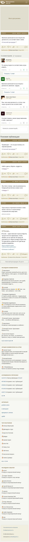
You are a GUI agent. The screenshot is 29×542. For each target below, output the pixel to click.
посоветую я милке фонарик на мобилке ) (13, 325)
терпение (17, 203)
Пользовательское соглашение (10, 527)
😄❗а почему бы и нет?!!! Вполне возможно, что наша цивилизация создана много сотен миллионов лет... (14, 306)
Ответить (3, 70)
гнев (13, 203)
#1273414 (3, 226)
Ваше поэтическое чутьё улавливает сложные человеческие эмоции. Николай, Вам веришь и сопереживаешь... (14, 361)
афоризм (19, 33)
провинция (14, 140)
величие (14, 33)
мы (13, 181)
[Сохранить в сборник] (8, 47)
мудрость (14, 161)
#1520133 (3, 33)
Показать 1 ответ (9, 73)
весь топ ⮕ (5, 461)
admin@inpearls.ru (14, 536)
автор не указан (6, 214)
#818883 (4, 381)
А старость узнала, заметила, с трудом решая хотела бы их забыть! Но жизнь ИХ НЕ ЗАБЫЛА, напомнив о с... (14, 297)
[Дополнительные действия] (17, 47)
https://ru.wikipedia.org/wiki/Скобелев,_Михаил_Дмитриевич (9, 246)
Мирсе (5, 169)
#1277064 (3, 203)
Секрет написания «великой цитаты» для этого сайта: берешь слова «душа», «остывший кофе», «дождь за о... (14, 273)
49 (4, 173)
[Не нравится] (27, 69)
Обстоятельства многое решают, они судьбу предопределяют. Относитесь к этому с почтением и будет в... (13, 282)
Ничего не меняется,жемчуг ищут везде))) (13, 368)
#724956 (4, 388)
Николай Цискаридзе (9, 42)
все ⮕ (3, 395)
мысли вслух (22, 181)
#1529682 (3, 140)
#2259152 (4, 378)
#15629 (20, 378)
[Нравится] (2, 47)
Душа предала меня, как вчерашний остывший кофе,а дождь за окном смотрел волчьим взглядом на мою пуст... (14, 353)
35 (4, 218)
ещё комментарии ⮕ (7, 340)
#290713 (4, 392)
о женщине (5, 409)
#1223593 (3, 181)
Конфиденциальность (8, 530)
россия (18, 226)
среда (3, 416)
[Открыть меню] (26, 2)
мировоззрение (21, 140)
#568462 (4, 385)
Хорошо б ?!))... (5, 330)
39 (4, 195)
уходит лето (5, 405)
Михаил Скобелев (8, 249)
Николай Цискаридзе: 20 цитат (14, 262)
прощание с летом (7, 412)
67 (4, 47)
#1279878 (3, 161)
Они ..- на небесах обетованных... (11, 320)
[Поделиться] (13, 47)
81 (4, 154)
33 (4, 254)
